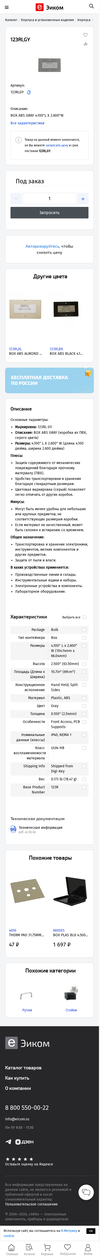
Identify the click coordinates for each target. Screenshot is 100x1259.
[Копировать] (29, 92)
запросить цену (57, 145)
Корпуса (84, 20)
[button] (49, 65)
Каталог (11, 20)
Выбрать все (71, 617)
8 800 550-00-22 (27, 1107)
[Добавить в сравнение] (85, 44)
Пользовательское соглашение (31, 1204)
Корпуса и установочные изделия (47, 20)
